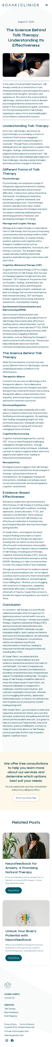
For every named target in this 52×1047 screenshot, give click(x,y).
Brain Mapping (10, 1016)
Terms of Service (26, 1024)
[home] (18, 5)
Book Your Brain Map (26, 797)
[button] (47, 5)
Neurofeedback (11, 1012)
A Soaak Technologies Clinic (16, 1031)
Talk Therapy (10, 1008)
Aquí (22, 1035)
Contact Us (9, 998)
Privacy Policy (10, 1024)
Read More (13, 890)
